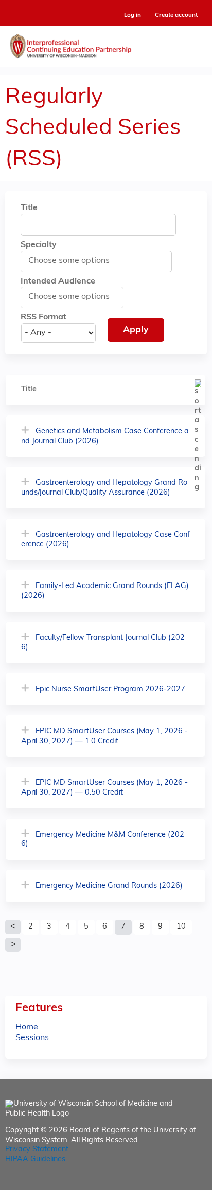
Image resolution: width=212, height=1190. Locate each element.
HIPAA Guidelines (35, 1159)
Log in (132, 15)
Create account (176, 15)
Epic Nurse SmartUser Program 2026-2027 (110, 689)
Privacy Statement (36, 1150)
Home (26, 1027)
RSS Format (43, 317)
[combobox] (73, 261)
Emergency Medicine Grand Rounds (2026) (109, 886)
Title (29, 208)
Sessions (32, 1038)
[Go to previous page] (13, 927)
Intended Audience (58, 281)
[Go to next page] (13, 945)
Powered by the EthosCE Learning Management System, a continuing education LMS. (170, 1182)
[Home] (106, 44)
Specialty (39, 245)
